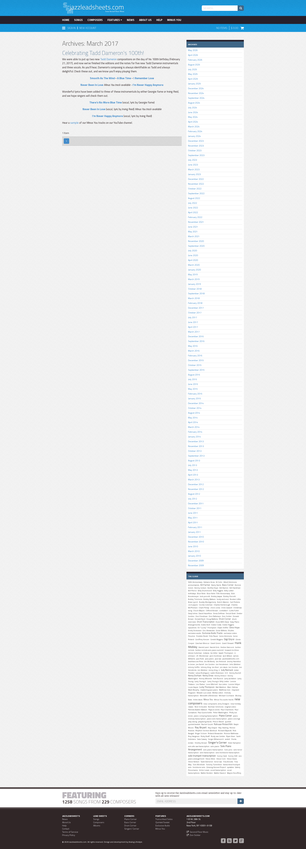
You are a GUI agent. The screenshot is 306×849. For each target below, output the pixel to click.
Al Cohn (219, 582)
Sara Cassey (202, 739)
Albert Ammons (230, 582)
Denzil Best (231, 613)
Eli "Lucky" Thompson (207, 627)
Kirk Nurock (218, 678)
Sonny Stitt (232, 756)
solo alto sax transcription (198, 746)
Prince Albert (218, 721)
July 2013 (192, 465)
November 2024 (196, 93)
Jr (219, 670)
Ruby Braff (205, 736)
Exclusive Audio (162, 825)
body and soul (223, 599)
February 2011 (195, 527)
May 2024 (193, 117)
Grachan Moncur (202, 643)
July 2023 (192, 160)
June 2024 (193, 112)
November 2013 (196, 446)
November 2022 (196, 183)
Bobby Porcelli (229, 596)
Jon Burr (215, 667)
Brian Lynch (193, 602)
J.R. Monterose (202, 655)
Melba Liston (217, 692)
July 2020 (192, 250)
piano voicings (234, 718)
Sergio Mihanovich (216, 739)
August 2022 (194, 198)
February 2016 (195, 355)
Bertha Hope (213, 587)
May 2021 (193, 231)
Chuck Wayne (199, 610)
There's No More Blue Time (105, 102)
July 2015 (192, 379)
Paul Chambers (227, 709)
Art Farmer (205, 584)
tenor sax (218, 761)
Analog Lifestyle (135, 841)
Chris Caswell (226, 607)
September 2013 (196, 455)
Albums (96, 825)
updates (230, 767)
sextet (227, 739)
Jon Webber (203, 670)
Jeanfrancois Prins (195, 661)
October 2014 (194, 408)
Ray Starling (223, 727)
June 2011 (193, 513)
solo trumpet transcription (202, 756)
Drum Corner (225, 618)
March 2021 (194, 236)
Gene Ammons (225, 636)
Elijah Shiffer (223, 627)
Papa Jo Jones (214, 709)
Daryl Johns (192, 613)
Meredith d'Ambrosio (209, 695)
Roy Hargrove (194, 736)
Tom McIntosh (199, 764)
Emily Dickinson (195, 630)
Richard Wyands (225, 730)
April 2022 (193, 212)
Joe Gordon (210, 664)
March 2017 (194, 331)
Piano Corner (225, 716)
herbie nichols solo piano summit (209, 650)
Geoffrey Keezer (202, 639)
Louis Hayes (193, 687)
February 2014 (195, 431)
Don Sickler (227, 616)
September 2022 (196, 193)
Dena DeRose (219, 613)
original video (230, 706)
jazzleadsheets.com (230, 658)
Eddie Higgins (228, 624)
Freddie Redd (202, 636)
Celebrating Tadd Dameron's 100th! (103, 53)
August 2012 (194, 494)
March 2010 (194, 551)
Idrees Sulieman (195, 653)
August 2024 (194, 102)
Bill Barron (223, 587)
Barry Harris (216, 585)
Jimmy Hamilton (234, 661)
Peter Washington (220, 712)
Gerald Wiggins (216, 639)
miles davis (197, 699)
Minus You (174, 20)
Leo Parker (200, 684)
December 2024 (196, 88)
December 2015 (196, 360)
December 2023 (196, 141)
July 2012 (192, 498)
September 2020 (196, 246)
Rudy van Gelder (218, 736)
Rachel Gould (207, 724)
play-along (192, 721)
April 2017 (193, 327)
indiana (206, 653)
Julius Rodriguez (202, 673)
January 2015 (194, 398)
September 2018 (196, 293)
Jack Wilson (227, 655)
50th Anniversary (195, 582)
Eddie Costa (216, 624)
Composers (95, 20)
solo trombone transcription (227, 752)
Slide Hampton (234, 742)
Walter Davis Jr (220, 773)
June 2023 (193, 164)
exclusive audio (194, 633)
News (130, 20)
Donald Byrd (200, 619)
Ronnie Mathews (231, 733)
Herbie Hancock (227, 647)
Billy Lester (229, 590)
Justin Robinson (217, 673)
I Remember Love (143, 78)
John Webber (234, 664)
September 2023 (196, 155)
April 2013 (193, 474)
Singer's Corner (217, 742)
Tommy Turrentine (214, 764)
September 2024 (196, 98)
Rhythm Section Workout (206, 730)
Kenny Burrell (235, 673)
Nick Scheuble (201, 706)
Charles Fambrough (222, 604)
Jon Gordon (233, 667)
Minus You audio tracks (223, 699)
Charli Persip (204, 607)
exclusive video (230, 633)
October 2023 (194, 150)
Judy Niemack (227, 670)
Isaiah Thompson (226, 653)
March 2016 (194, 350)
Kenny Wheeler (205, 678)
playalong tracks (205, 721)
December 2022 (196, 179)
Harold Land (203, 647)
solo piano (215, 746)
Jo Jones (191, 664)
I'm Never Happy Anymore (148, 85)
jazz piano (209, 658)
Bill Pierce (192, 590)
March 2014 (194, 427)
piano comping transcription (206, 715)
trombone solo (199, 767)
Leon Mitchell (212, 684)
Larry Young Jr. (200, 681)
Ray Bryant (201, 727)
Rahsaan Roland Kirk (223, 724)
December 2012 (196, 484)
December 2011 (196, 503)
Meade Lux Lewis (204, 692)
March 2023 (194, 169)
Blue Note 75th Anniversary (218, 593)
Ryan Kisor (230, 736)
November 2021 (196, 222)
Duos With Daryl (222, 621)
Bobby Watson (209, 599)
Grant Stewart (228, 643)
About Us (145, 20)
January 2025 (194, 83)
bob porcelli (205, 596)
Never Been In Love (91, 85)
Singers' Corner (131, 828)
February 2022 (195, 217)
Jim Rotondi (221, 661)
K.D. (226, 673)
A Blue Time (124, 78)
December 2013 (196, 441)
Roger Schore (201, 733)
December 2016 (196, 336)
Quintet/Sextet (162, 822)
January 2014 (194, 436)
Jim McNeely (209, 661)
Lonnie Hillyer (234, 684)
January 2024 (194, 136)
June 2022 (193, 207)
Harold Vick (214, 647)
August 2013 (194, 460)
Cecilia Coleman (206, 604)
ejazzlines (192, 627)
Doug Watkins (212, 619)
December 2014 (196, 403)
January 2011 (194, 532)
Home (65, 20)
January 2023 (194, 174)
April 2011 (193, 522)
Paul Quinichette (205, 712)
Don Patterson (215, 616)
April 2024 (193, 121)
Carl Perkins (235, 602)
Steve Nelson (193, 761)
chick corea (215, 607)
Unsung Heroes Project (216, 767)
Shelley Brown (201, 742)
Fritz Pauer (213, 636)
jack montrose (216, 655)
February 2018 (195, 303)
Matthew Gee (224, 689)
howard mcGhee (232, 650)
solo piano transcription (213, 749)
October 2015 (194, 365)
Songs (78, 20)
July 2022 (192, 203)
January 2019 (194, 284)
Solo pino (228, 749)
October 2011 (194, 508)
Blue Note (201, 593)
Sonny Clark (222, 756)
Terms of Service (70, 832)
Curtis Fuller (234, 610)
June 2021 (193, 226)
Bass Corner (228, 584)
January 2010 (194, 555)
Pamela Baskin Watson (197, 709)
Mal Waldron (221, 687)
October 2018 (194, 288)
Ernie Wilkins (221, 630)
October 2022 (194, 188)
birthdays (192, 593)
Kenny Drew (208, 675)
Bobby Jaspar (216, 596)
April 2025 (193, 78)
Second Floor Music (199, 832)
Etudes (231, 630)
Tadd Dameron (108, 59)
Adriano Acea (209, 582)
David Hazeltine (205, 613)
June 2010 (193, 546)
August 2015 (194, 374)
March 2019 (194, 279)
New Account (87, 28)
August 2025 (194, 64)
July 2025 (192, 69)
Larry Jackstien (230, 678)
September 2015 (196, 370)
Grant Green (216, 643)
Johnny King (206, 667)
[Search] (241, 8)
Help (159, 20)
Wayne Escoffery (234, 773)
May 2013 (193, 470)
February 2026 (195, 59)
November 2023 (196, 145)
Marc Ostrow (232, 687)
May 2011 (193, 517)
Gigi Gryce (229, 639)
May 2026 (193, 50)
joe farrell (200, 664)
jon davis (223, 667)
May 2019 (193, 274)
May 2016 (193, 346)
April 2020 (193, 260)
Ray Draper (212, 727)
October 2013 (194, 451)
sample (74, 123)
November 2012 (196, 489)
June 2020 (193, 255)
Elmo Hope (234, 627)
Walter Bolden (207, 773)
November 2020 (196, 241)
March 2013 (194, 479)
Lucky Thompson (207, 687)
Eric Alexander (209, 630)
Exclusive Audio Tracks (212, 633)
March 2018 (194, 298)
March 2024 (194, 126)
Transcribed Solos (164, 819)
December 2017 (196, 307)
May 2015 (193, 389)
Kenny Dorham (194, 675)
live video (223, 684)
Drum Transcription (206, 621)
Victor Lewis (204, 770)
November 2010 (196, 541)
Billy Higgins (218, 590)
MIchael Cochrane (226, 695)
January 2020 (194, 269)
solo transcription (207, 752)
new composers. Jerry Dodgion (216, 703)
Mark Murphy (193, 689)
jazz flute (200, 658)
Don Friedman (202, 616)
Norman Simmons (215, 706)
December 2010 (196, 536)
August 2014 (194, 412)
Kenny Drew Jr (220, 675)
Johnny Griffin (194, 667)
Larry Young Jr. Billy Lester (218, 681)
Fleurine (191, 636)
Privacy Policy (68, 835)
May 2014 (193, 417)
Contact (65, 828)
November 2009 (196, 565)
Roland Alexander (215, 733)
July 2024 (192, 107)
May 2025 (193, 74)
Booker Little (235, 599)
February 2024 (195, 131)
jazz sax (218, 658)
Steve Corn (221, 758)
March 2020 (194, 265)
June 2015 (193, 384)
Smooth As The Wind (102, 78)
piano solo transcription (217, 718)
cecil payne (193, 604)
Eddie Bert (205, 624)
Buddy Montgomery (207, 602)
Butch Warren (223, 602)
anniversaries (193, 585)
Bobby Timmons (195, 599)
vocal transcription (218, 770)
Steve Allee (210, 758)
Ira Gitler (214, 653)
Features (113, 20)
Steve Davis (232, 758)
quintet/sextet (194, 724)
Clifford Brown (212, 610)
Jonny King (213, 670)
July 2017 (192, 317)
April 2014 (193, 422)
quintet (228, 721)
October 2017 (194, 312)
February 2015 (195, 393)
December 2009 (196, 560)
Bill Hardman (234, 587)
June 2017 (193, 322)
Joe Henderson (222, 664)
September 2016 (196, 341)
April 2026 (193, 55)
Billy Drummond (205, 590)
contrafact (223, 610)
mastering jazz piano (209, 689)
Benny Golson (200, 587)
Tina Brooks (228, 761)
